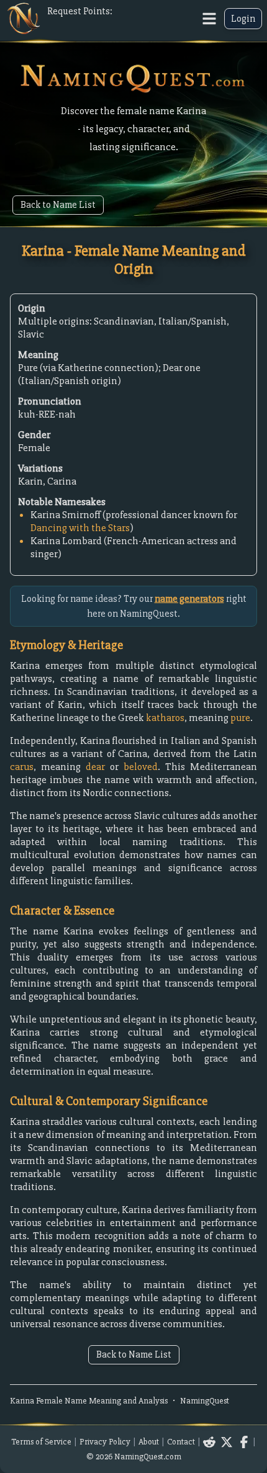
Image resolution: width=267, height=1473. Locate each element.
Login (243, 18)
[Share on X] (226, 1442)
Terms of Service (41, 1441)
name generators (189, 599)
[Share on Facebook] (244, 1442)
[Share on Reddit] (209, 1442)
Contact (181, 1441)
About (148, 1441)
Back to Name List (58, 205)
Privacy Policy (104, 1441)
